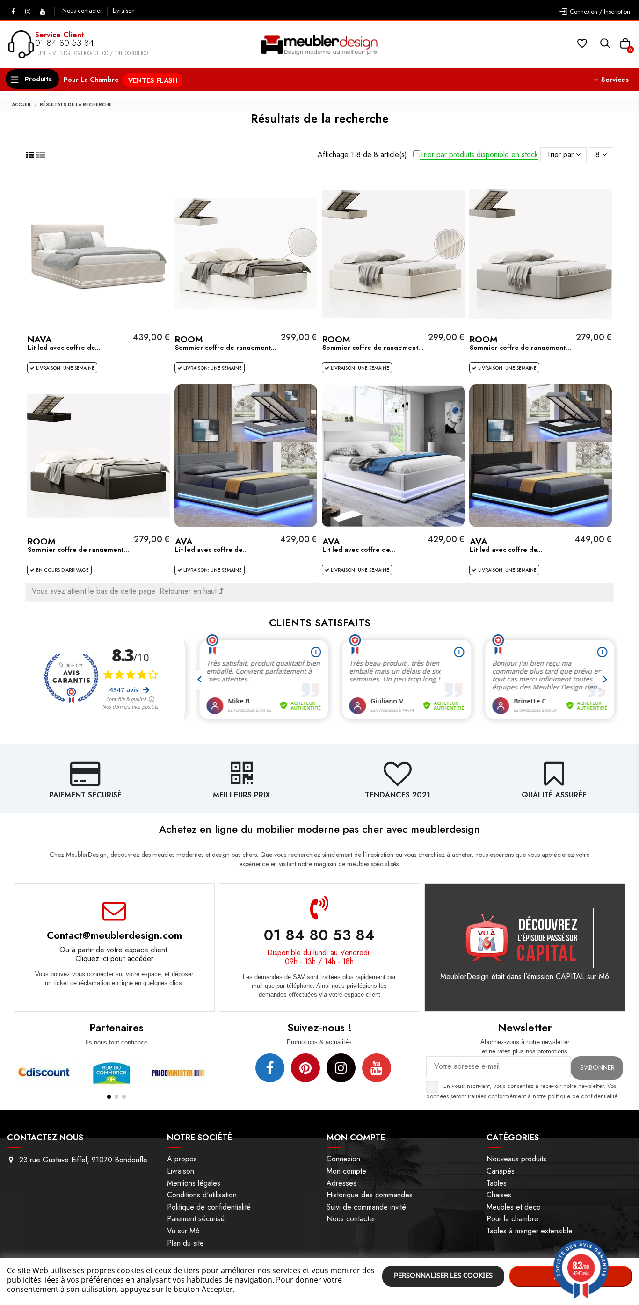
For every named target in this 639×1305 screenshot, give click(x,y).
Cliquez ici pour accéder (114, 958)
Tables (497, 1183)
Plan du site (185, 1243)
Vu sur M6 (183, 1230)
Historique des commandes (370, 1194)
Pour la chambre (512, 1218)
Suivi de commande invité (366, 1207)
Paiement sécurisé (196, 1218)
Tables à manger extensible (530, 1230)
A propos (182, 1158)
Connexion (343, 1158)
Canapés (501, 1171)
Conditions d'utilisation (202, 1194)
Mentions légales (193, 1183)
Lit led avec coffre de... (64, 347)
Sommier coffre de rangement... (225, 347)
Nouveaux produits (516, 1158)
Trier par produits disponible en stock (479, 155)
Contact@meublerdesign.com (114, 935)
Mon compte (346, 1171)
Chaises (499, 1194)
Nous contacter (83, 11)
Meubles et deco (514, 1207)
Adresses (341, 1183)
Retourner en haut (189, 591)
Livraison (124, 11)
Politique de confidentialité (209, 1207)
